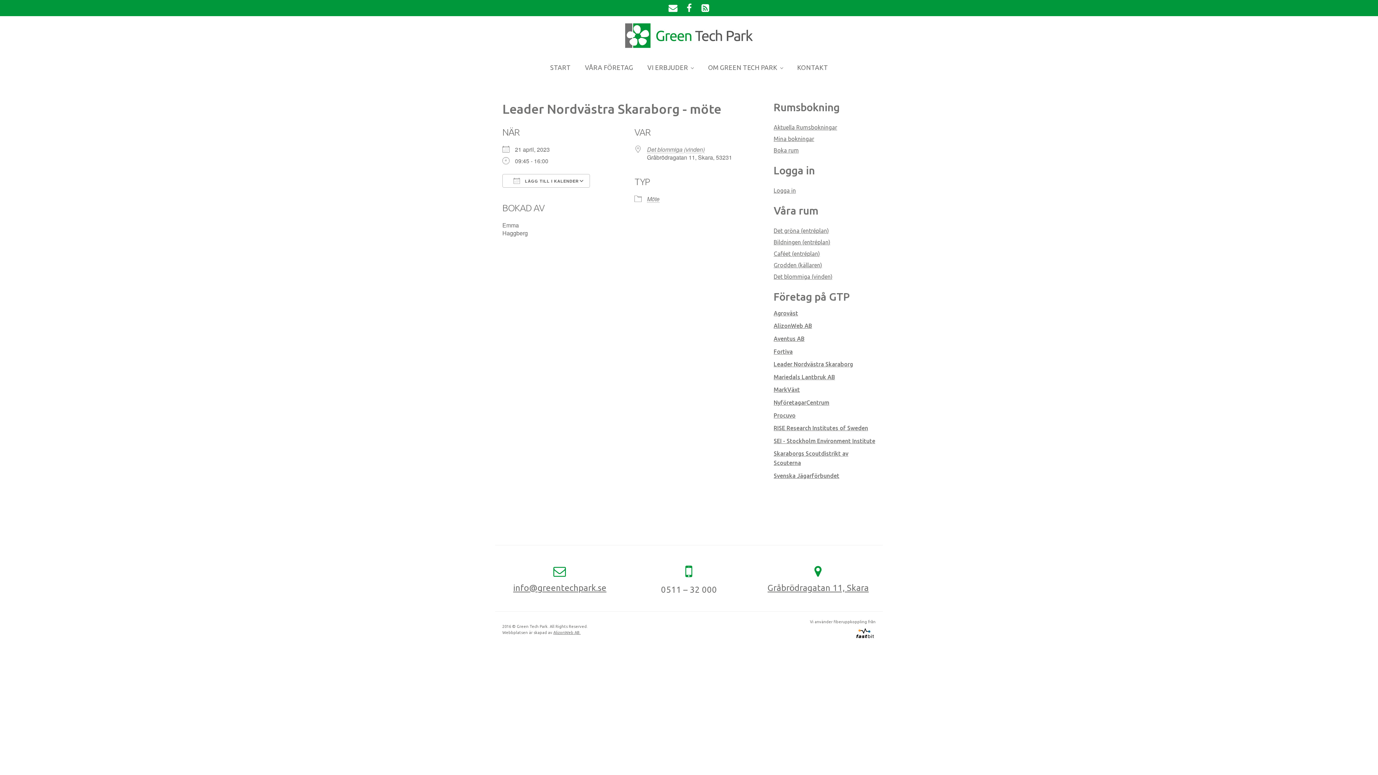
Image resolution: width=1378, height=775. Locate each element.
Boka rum (786, 150)
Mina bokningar (794, 139)
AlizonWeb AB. (567, 632)
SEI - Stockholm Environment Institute (824, 441)
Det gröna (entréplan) (801, 230)
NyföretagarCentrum (801, 402)
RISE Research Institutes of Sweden (821, 428)
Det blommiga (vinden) (676, 149)
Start (560, 67)
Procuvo (785, 415)
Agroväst (786, 313)
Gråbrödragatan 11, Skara (818, 588)
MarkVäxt (787, 389)
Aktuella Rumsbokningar (805, 127)
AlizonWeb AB (793, 326)
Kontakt (812, 67)
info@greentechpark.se (559, 588)
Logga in (785, 190)
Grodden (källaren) (798, 265)
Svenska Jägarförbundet (806, 476)
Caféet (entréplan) (797, 253)
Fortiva (783, 351)
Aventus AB (789, 338)
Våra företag (609, 67)
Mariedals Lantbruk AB (804, 377)
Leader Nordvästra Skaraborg (813, 364)
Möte (653, 199)
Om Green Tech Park (742, 67)
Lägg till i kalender (551, 181)
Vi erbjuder (667, 67)
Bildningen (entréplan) (802, 242)
